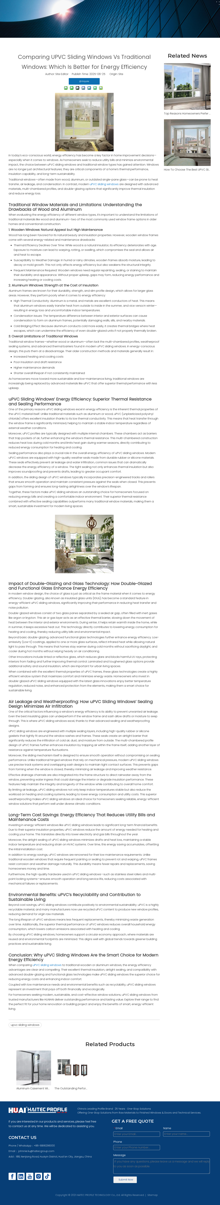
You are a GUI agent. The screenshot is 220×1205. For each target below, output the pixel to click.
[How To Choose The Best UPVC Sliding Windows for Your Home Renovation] (187, 142)
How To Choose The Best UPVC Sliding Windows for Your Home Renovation (187, 170)
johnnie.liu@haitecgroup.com (36, 1151)
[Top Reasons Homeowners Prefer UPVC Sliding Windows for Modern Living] (187, 86)
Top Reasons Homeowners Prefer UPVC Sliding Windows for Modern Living (187, 113)
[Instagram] (38, 1176)
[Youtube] (29, 1176)
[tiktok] (47, 1176)
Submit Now (126, 1179)
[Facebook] (12, 1176)
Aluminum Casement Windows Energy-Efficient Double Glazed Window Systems (33, 1088)
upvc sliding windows (25, 1025)
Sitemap (152, 1195)
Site (120, 74)
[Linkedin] (21, 1176)
